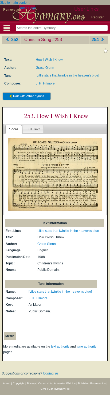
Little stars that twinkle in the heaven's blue (68, 231)
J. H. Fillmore (45, 83)
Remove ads (12, 9)
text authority (60, 346)
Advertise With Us (65, 383)
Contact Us (45, 383)
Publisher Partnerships (92, 383)
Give (43, 388)
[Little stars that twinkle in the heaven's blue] (67, 75)
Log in (80, 17)
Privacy (31, 383)
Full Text (33, 129)
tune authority (86, 346)
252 (14, 39)
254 (96, 39)
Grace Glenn (45, 68)
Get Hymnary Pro (59, 388)
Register (97, 17)
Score (13, 129)
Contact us (50, 373)
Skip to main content (14, 3)
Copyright (19, 383)
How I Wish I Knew (49, 60)
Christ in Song (37, 39)
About (6, 383)
